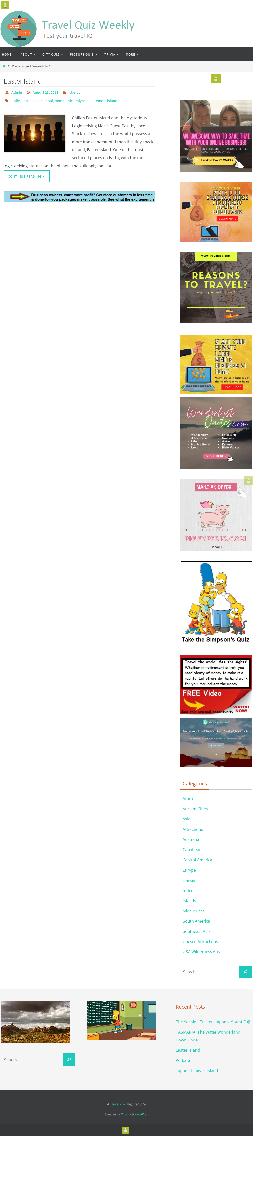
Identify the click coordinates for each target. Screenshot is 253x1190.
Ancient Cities (195, 809)
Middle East (193, 911)
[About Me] (5, 5)
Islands (74, 91)
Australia (191, 839)
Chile (15, 98)
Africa (188, 798)
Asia (186, 819)
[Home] (3, 66)
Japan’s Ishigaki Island (197, 1070)
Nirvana (125, 1114)
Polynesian (83, 98)
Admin (16, 91)
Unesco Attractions (200, 941)
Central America (197, 860)
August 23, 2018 (46, 91)
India (187, 890)
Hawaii (189, 880)
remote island (105, 98)
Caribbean (192, 849)
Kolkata (183, 1060)
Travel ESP (118, 1104)
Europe (189, 870)
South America (196, 921)
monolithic (64, 98)
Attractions (193, 829)
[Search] (245, 972)
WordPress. (141, 1114)
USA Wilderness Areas (203, 951)
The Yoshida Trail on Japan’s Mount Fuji (213, 1021)
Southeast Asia (197, 931)
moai (48, 98)
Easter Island (23, 81)
